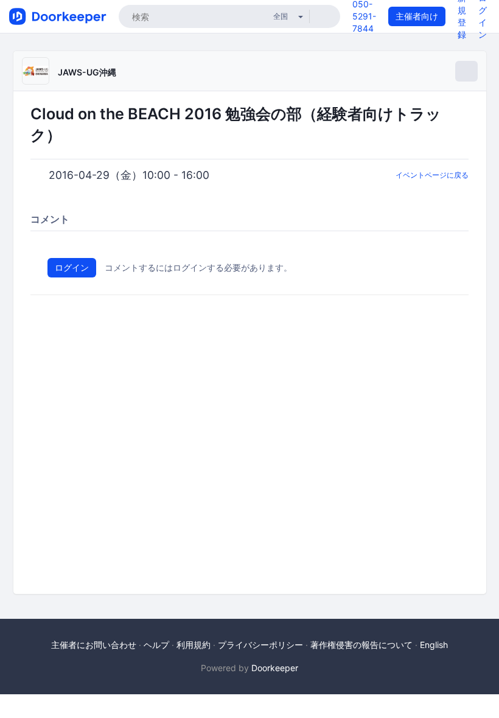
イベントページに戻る (432, 175)
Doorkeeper (274, 668)
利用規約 (193, 645)
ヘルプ (156, 645)
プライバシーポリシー (260, 645)
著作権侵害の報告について (361, 645)
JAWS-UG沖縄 (87, 72)
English (434, 645)
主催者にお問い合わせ (93, 645)
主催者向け (417, 16)
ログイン (72, 267)
